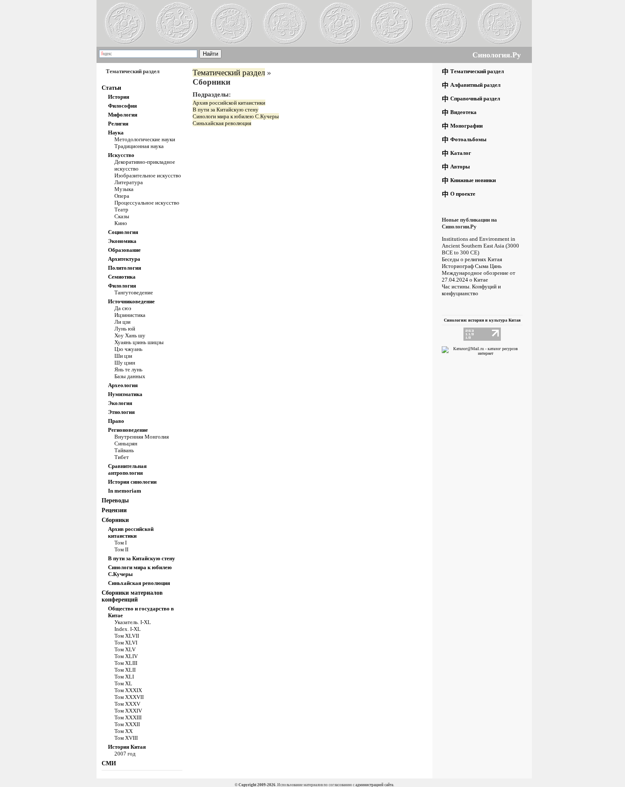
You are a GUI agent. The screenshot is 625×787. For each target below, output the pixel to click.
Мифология (122, 114)
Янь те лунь (128, 369)
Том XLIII (125, 663)
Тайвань (124, 450)
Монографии (466, 126)
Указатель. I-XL (132, 622)
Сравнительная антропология (127, 469)
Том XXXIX (128, 690)
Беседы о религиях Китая (472, 259)
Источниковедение (131, 301)
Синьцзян (125, 443)
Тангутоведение (133, 292)
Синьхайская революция (139, 583)
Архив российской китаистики (130, 532)
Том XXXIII (128, 717)
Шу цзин (124, 362)
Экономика (122, 241)
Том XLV (125, 649)
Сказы (121, 216)
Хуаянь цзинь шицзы (139, 342)
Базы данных (129, 376)
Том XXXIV (128, 710)
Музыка (124, 189)
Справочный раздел (475, 98)
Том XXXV (127, 704)
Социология (123, 232)
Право (116, 421)
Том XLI (124, 676)
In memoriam (124, 491)
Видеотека (463, 112)
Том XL (123, 683)
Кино (120, 223)
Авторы (460, 166)
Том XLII (125, 670)
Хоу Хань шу (129, 335)
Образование (124, 250)
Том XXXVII (129, 697)
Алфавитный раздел (475, 85)
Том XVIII (126, 738)
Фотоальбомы (468, 139)
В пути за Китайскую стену (141, 558)
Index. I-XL (127, 629)
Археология (123, 385)
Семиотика (122, 277)
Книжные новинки (473, 180)
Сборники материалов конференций (132, 596)
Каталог (460, 153)
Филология (122, 285)
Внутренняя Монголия (141, 436)
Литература (128, 182)
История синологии (132, 482)
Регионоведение (128, 430)
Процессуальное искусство (146, 203)
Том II (121, 549)
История (118, 97)
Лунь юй (124, 328)
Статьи (111, 88)
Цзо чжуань (128, 349)
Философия (122, 106)
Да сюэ (122, 308)
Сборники (115, 520)
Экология (120, 403)
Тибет (121, 457)
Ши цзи (123, 356)
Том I (120, 542)
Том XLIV (126, 656)
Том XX (123, 731)
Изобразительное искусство (147, 175)
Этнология (121, 412)
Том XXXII (127, 724)
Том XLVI (125, 642)
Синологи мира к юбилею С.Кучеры (236, 116)
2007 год (125, 753)
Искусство (121, 155)
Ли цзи (122, 322)
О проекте (462, 194)
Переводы (115, 500)
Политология (124, 268)
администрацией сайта (374, 785)
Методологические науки (144, 139)
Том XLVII (126, 636)
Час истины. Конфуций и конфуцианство (471, 290)
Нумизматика (125, 394)
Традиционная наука (139, 146)
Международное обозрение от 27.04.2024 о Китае (478, 276)
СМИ (109, 763)
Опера (121, 196)
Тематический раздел (229, 72)
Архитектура (124, 259)
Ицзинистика (129, 315)
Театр (121, 209)
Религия (118, 123)
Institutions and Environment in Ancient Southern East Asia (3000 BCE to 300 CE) (480, 246)
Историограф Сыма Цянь (472, 266)
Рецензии (114, 510)
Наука (116, 132)
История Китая (127, 747)
